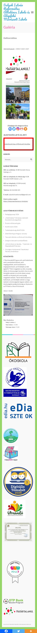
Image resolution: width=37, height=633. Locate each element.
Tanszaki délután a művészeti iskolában (18, 237)
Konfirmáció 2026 (11, 227)
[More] (25, 129)
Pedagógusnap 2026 (12, 214)
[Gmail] (21, 129)
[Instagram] (18, 129)
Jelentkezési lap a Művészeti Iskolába (17, 144)
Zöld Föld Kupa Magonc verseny (16, 234)
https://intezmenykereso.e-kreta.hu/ (15, 201)
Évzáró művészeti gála (12, 223)
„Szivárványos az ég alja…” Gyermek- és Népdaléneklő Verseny (18, 245)
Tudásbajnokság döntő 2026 (15, 230)
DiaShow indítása (10, 38)
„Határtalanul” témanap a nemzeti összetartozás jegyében (16, 219)
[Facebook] (10, 129)
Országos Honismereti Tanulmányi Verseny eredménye (17, 250)
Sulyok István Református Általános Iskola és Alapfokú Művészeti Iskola (16, 12)
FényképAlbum (9, 49)
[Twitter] (14, 129)
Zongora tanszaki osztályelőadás (16, 240)
